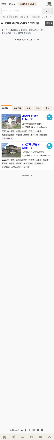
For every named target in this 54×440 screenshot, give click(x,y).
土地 (48, 108)
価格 (29, 108)
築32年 (26, 167)
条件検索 (14, 30)
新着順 (5, 108)
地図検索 (14, 17)
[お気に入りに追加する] (49, 117)
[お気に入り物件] (40, 437)
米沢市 (45, 160)
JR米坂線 (43, 135)
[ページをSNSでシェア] (13, 437)
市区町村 (36, 17)
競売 (13, 131)
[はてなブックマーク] (33, 430)
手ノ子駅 (34, 135)
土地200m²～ (16, 167)
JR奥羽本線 (28, 163)
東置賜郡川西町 (8, 135)
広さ (38, 108)
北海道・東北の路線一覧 (32, 30)
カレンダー (25, 17)
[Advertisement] (27, 72)
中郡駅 (19, 135)
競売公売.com (17, 430)
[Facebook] (25, 430)
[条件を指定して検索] (22, 437)
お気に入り (49, 5)
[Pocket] (37, 430)
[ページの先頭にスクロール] (49, 437)
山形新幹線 (39, 163)
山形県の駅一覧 (8, 33)
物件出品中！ (28, 4)
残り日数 (18, 108)
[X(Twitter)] (29, 430)
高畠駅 (12, 163)
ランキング (46, 17)
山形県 (38, 131)
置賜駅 (4, 163)
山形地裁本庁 (21, 131)
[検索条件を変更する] (49, 23)
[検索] (47, 11)
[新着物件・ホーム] (4, 437)
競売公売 (6, 4)
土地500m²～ (7, 138)
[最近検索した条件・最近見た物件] (31, 437)
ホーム (6, 17)
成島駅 (26, 135)
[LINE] (42, 430)
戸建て (31, 131)
